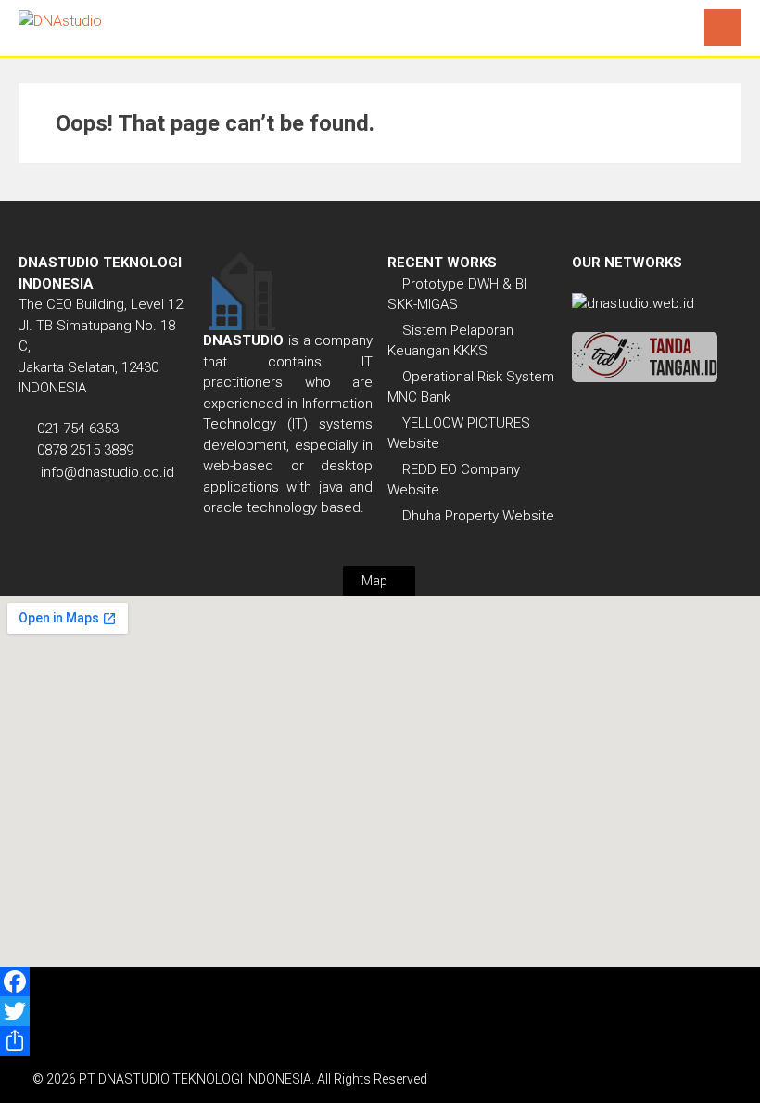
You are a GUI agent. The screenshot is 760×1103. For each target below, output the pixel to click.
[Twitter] (380, 1011)
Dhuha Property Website (478, 515)
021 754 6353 (78, 428)
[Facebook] (380, 981)
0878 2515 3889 (85, 450)
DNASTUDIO (243, 340)
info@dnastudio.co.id (107, 472)
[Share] (380, 1041)
